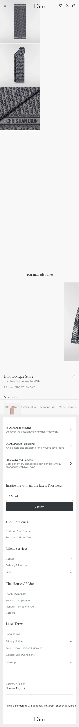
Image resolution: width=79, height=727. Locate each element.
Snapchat (61, 705)
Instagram (21, 705)
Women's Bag (47, 406)
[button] (20, 21)
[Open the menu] (6, 6)
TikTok (10, 705)
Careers (10, 612)
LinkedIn (73, 705)
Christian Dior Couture (18, 531)
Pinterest (49, 705)
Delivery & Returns (16, 565)
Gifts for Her (11, 406)
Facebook (37, 705)
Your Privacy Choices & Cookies (24, 647)
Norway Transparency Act (20, 606)
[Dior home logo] (39, 6)
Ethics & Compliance (18, 600)
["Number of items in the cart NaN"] (74, 5)
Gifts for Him (28, 406)
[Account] (67, 5)
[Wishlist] (60, 5)
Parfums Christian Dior (19, 537)
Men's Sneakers (67, 406)
